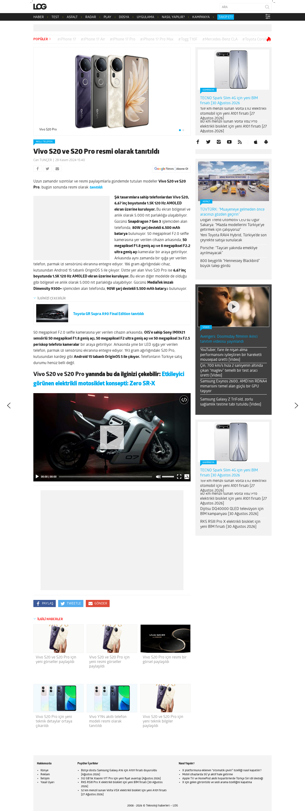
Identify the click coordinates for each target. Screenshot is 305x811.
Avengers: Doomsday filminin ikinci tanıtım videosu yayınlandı (229, 339)
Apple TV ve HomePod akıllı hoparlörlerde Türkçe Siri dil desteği (222, 778)
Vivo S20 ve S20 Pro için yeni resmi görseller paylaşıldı (109, 662)
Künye (44, 770)
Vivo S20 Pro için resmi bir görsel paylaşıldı (165, 660)
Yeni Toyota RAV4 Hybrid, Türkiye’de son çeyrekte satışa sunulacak (233, 237)
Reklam (45, 774)
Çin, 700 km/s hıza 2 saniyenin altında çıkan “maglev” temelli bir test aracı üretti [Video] (231, 371)
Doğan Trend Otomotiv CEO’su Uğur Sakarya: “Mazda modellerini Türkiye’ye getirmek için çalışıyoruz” (232, 225)
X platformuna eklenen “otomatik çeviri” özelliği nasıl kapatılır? (221, 770)
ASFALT (72, 17)
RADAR (90, 17)
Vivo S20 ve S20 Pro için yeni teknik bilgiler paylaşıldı (163, 721)
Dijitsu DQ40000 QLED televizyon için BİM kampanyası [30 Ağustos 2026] (232, 511)
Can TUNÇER (42, 160)
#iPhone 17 (66, 39)
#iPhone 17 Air (93, 39)
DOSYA (124, 17)
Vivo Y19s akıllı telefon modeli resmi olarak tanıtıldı (108, 721)
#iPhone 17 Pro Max (156, 39)
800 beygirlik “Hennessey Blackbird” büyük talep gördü (230, 263)
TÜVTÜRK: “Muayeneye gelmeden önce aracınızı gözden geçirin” (232, 212)
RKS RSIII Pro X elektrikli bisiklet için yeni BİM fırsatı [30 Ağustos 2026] (230, 524)
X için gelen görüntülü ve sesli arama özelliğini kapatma (217, 782)
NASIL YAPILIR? (173, 17)
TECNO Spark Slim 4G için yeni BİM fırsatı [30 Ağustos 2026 (229, 100)
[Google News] (171, 169)
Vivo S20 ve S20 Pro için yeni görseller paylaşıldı (56, 660)
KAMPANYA (201, 17)
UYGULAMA (145, 17)
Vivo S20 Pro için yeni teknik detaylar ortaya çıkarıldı (54, 721)
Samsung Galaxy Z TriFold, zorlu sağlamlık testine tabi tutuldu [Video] (230, 402)
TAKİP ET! (226, 17)
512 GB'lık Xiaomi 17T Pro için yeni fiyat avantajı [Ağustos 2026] (121, 778)
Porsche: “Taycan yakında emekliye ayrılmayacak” (228, 250)
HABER (38, 17)
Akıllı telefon (44, 141)
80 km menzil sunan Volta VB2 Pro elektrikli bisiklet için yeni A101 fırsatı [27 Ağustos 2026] (233, 127)
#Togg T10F (188, 39)
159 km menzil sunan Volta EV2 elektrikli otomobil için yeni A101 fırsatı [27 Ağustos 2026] (233, 114)
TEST (55, 17)
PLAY (107, 17)
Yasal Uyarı (47, 782)
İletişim (45, 778)
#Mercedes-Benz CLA (220, 39)
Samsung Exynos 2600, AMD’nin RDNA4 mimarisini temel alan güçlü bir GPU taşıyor (233, 386)
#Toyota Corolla (255, 39)
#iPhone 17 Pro (122, 39)
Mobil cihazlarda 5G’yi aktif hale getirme (207, 774)
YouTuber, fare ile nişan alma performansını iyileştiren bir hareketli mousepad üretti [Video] (231, 355)
